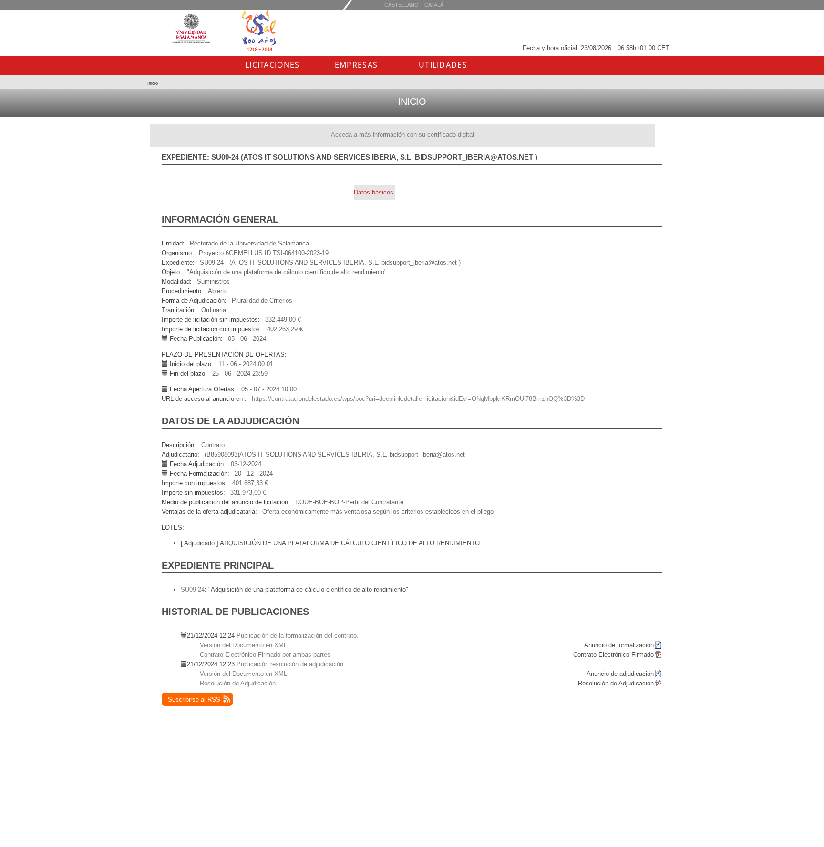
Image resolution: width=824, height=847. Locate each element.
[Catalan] (401, 4)
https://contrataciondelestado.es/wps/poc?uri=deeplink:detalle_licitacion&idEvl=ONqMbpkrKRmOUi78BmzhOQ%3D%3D (418, 398)
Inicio (152, 83)
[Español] (433, 4)
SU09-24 (193, 589)
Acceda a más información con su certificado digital (402, 134)
